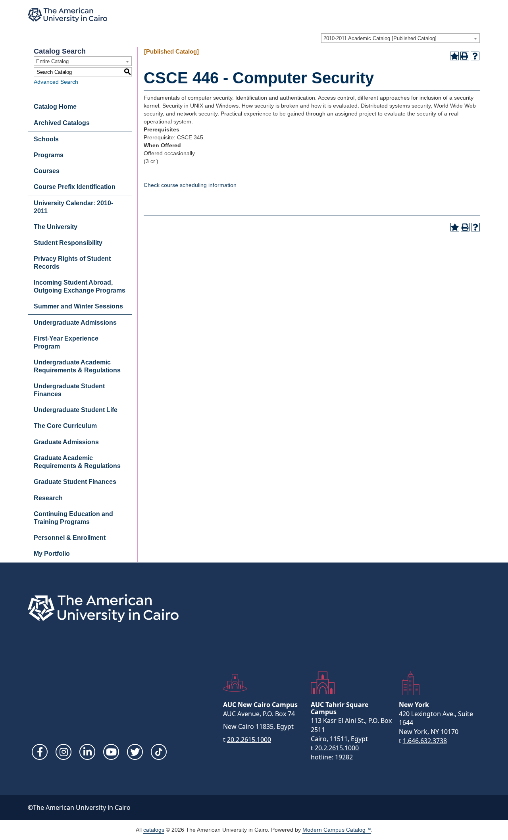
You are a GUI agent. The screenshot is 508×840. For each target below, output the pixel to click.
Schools (46, 139)
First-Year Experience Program (66, 342)
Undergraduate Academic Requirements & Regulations (77, 366)
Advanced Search (56, 82)
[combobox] (400, 38)
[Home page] (67, 15)
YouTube (111, 752)
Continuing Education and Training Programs (73, 518)
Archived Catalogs (62, 122)
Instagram (63, 752)
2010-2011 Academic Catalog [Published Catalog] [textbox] (380, 38)
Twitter (135, 752)
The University (55, 226)
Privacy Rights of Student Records (72, 262)
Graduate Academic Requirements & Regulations (77, 462)
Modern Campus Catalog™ (336, 830)
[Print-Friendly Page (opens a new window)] (464, 56)
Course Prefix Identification (74, 186)
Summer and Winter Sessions (78, 306)
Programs (49, 155)
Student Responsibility (68, 242)
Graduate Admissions (66, 442)
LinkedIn (87, 752)
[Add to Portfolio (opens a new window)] (454, 56)
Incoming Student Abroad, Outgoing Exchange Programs (79, 286)
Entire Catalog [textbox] (52, 61)
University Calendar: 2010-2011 (73, 207)
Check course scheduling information (190, 185)
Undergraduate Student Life (75, 410)
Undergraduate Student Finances (69, 390)
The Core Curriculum (65, 425)
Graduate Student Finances (75, 481)
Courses (47, 171)
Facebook (40, 752)
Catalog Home (55, 106)
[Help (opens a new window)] (475, 56)
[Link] (159, 752)
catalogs (153, 830)
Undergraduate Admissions (75, 322)
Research (48, 498)
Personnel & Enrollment (70, 537)
